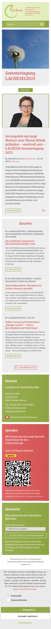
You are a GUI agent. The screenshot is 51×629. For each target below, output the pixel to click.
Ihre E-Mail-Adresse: (15, 525)
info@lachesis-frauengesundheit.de (28, 496)
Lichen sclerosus (27, 281)
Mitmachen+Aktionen (21, 234)
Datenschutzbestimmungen (24, 589)
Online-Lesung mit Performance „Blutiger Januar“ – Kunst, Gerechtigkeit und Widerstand (22, 325)
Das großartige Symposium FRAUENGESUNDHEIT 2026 (20, 242)
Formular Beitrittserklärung (23, 417)
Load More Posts (27, 367)
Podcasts (15, 161)
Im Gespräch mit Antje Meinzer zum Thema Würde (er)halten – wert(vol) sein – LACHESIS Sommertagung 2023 (25, 144)
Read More (14, 210)
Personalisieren (25, 623)
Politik (31, 318)
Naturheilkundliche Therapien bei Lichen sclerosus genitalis (23, 287)
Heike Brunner (29, 159)
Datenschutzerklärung (34, 544)
